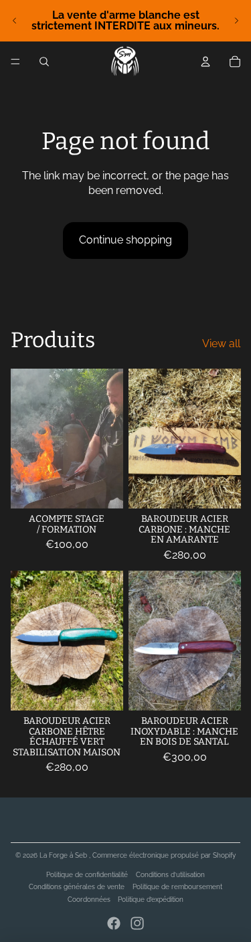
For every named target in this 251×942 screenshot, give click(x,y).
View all (221, 343)
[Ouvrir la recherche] (44, 61)
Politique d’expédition (150, 899)
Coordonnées (89, 899)
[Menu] (15, 61)
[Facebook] (114, 923)
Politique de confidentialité (87, 874)
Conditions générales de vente (76, 886)
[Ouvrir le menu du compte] (205, 61)
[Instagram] (137, 923)
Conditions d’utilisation (170, 874)
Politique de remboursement (177, 886)
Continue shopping (125, 239)
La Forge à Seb (64, 855)
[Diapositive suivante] (236, 20)
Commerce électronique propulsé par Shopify (164, 855)
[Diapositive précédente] (14, 20)
